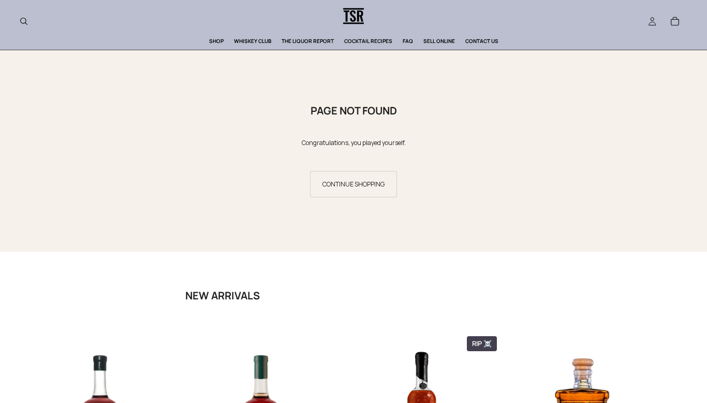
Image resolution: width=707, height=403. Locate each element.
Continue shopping (353, 184)
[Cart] (675, 21)
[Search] (23, 21)
